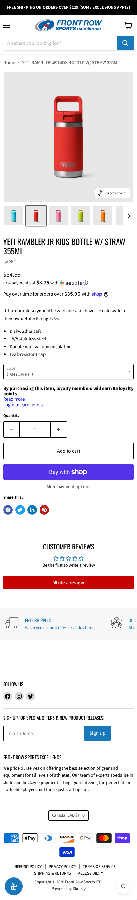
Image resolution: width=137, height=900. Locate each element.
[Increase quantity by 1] (59, 429)
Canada (65, 815)
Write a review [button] (68, 582)
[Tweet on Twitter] (20, 510)
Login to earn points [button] (23, 405)
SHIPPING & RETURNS (52, 873)
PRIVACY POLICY (62, 867)
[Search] (125, 43)
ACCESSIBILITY (90, 873)
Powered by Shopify (69, 888)
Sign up (97, 733)
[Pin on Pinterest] (44, 510)
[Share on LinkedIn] (32, 510)
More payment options (68, 486)
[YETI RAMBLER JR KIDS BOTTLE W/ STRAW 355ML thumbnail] (14, 216)
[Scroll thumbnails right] (128, 216)
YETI (13, 262)
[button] (68, 283)
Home (9, 62)
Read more (14, 399)
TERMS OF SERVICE (99, 867)
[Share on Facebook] (8, 510)
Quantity (11, 415)
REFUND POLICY (28, 867)
